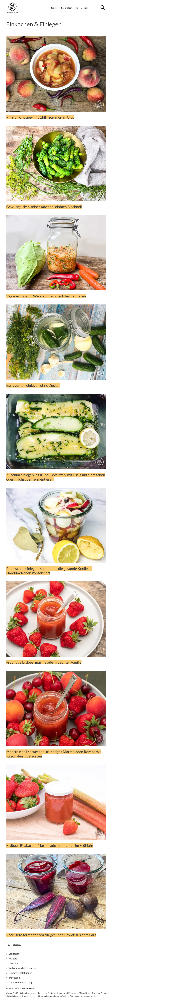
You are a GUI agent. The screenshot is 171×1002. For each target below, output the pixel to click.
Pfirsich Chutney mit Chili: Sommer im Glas (40, 117)
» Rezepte (53, 8)
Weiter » (17, 944)
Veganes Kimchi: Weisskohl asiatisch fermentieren (46, 296)
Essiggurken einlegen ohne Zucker (33, 385)
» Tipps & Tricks (81, 8)
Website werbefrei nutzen (22, 968)
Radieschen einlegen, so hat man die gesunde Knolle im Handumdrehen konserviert (49, 570)
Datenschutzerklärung (21, 982)
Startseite (14, 953)
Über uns (13, 963)
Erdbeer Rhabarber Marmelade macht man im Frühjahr (49, 845)
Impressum (15, 977)
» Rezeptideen (66, 8)
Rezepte (13, 958)
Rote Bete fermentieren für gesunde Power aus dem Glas (51, 935)
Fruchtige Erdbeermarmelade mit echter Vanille (43, 662)
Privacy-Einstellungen (20, 972)
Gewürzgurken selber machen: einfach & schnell (44, 206)
